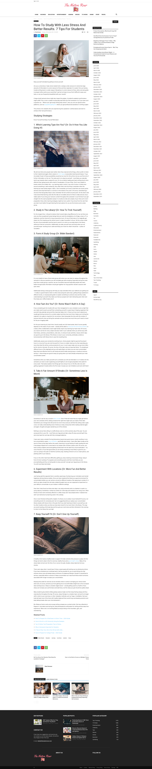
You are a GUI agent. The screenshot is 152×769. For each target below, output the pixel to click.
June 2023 (96, 103)
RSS (117, 767)
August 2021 (97, 156)
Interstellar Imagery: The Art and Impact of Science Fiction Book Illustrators (60, 697)
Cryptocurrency (98, 225)
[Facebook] (35, 35)
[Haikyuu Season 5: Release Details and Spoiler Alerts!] (67, 738)
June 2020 (96, 182)
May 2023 (96, 106)
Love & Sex (96, 258)
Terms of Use (107, 767)
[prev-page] (35, 702)
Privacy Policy (100, 767)
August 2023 (97, 99)
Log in (95, 295)
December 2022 (98, 118)
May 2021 (96, 163)
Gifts (95, 247)
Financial (96, 237)
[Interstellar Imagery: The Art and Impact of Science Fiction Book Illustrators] (61, 689)
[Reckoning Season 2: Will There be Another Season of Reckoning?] (67, 722)
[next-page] (37, 702)
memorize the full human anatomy (77, 326)
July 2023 (96, 101)
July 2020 (96, 180)
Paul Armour (38, 32)
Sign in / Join (36, 1)
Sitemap (113, 767)
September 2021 (98, 153)
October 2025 (97, 73)
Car (94, 218)
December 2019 (98, 194)
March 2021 (97, 168)
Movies (77, 14)
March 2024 (97, 82)
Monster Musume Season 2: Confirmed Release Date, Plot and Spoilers (80, 729)
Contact (85, 767)
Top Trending (97, 280)
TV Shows (85, 14)
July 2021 (96, 158)
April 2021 (96, 165)
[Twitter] (39, 35)
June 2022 (96, 132)
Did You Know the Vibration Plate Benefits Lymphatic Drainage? (45, 658)
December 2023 (98, 89)
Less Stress (59, 638)
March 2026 (97, 70)
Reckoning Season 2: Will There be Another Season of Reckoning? (80, 721)
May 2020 (96, 184)
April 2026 (96, 68)
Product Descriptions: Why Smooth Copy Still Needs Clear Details (105, 31)
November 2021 (98, 149)
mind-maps (61, 174)
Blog (95, 211)
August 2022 (97, 127)
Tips (95, 275)
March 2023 (97, 111)
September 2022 (98, 125)
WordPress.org (97, 299)
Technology (97, 273)
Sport (97, 14)
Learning (53, 638)
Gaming (70, 14)
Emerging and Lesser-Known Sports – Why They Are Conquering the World (106, 48)
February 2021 (97, 170)
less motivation (53, 441)
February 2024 (97, 84)
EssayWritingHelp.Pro (50, 104)
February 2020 (97, 189)
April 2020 (96, 187)
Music (95, 263)
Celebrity (96, 223)
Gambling (96, 242)
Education (51, 14)
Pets (95, 266)
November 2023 (98, 92)
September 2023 (98, 96)
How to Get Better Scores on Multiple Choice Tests (77, 658)
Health (95, 251)
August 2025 (97, 75)
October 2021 (97, 151)
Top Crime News (98, 277)
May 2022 (96, 134)
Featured (96, 235)
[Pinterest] (42, 35)
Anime (91, 14)
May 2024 (96, 80)
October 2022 (97, 122)
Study (69, 638)
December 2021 (98, 146)
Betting (95, 209)
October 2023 (97, 94)
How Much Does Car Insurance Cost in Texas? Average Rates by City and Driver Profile (105, 36)
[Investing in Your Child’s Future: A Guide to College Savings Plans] (42, 689)
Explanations (97, 232)
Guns (95, 249)
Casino (95, 220)
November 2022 (98, 120)
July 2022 (96, 130)
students (65, 638)
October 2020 (97, 172)
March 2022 (97, 139)
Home (36, 14)
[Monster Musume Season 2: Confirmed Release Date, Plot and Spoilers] (67, 730)
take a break (57, 418)
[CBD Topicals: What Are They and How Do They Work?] (38, 722)
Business (43, 14)
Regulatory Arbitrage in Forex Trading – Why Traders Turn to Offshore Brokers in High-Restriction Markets (105, 42)
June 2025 (96, 77)
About (81, 767)
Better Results (41, 638)
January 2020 (97, 191)
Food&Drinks (97, 239)
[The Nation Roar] (76, 8)
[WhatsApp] (46, 35)
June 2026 (96, 65)
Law (95, 256)
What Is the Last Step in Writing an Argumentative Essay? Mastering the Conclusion (80, 697)
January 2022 (97, 144)
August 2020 (97, 177)
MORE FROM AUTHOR (51, 679)
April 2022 (96, 137)
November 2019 (98, 196)
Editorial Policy (92, 767)
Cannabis (96, 216)
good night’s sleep (74, 561)
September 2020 (98, 175)
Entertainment (61, 14)
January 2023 (97, 115)
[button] (116, 14)
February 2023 (97, 113)
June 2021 (96, 161)
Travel (103, 14)
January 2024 (97, 87)
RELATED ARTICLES (40, 679)
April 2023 (96, 108)
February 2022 (97, 141)
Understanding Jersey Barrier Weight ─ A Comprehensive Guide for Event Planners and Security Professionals (105, 54)
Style (95, 270)
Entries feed (97, 297)
